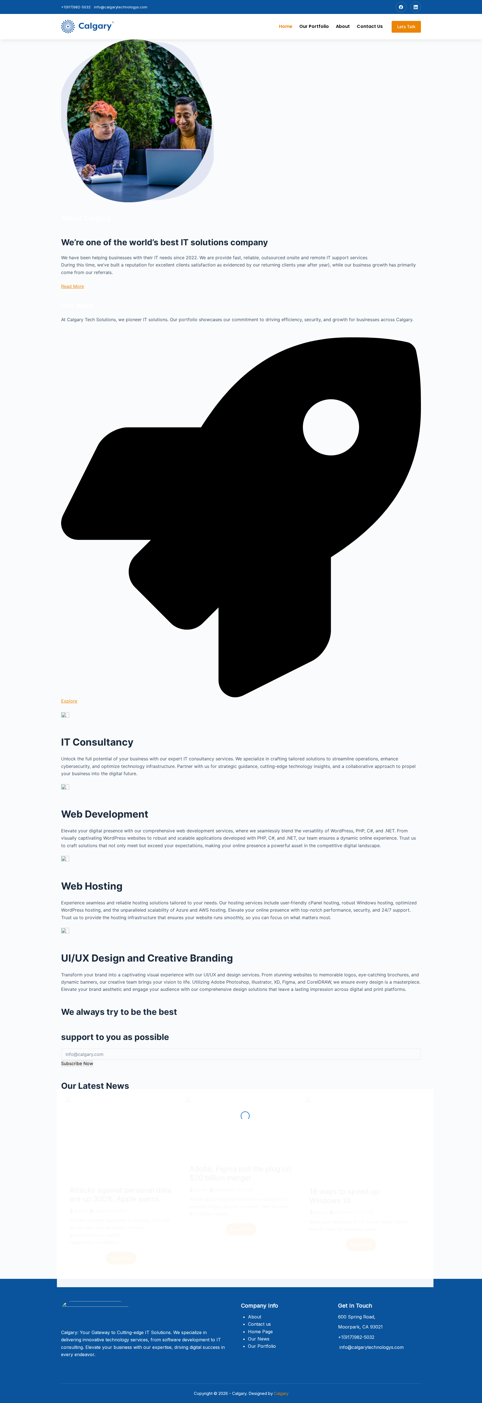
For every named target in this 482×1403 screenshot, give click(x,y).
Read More (72, 286)
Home (285, 26)
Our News (258, 1339)
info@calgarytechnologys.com (120, 7)
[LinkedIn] (416, 7)
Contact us (370, 26)
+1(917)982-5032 (76, 7)
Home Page (260, 1331)
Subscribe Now (77, 1063)
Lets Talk (406, 26)
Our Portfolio (314, 26)
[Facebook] (401, 7)
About (343, 26)
